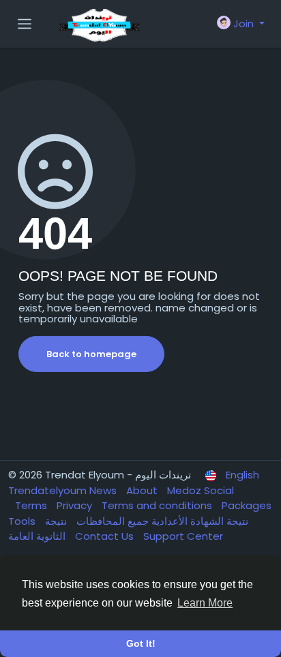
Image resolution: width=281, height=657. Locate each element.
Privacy (76, 505)
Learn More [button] (205, 603)
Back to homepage (91, 354)
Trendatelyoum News (63, 490)
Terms (32, 505)
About (143, 490)
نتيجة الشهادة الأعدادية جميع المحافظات (161, 521)
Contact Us (105, 536)
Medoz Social (200, 490)
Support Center (183, 536)
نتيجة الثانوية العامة (38, 529)
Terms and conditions (158, 505)
